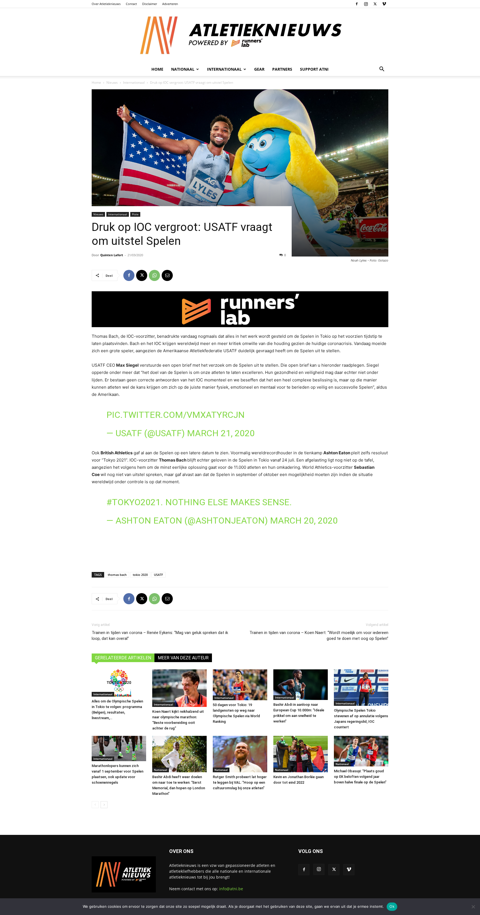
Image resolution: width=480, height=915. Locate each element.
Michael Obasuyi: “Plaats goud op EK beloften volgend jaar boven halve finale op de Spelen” (360, 776)
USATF (158, 575)
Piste (135, 214)
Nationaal (160, 770)
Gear (259, 69)
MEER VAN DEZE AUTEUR (183, 657)
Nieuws (112, 82)
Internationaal (134, 82)
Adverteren (170, 4)
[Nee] (473, 906)
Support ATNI (314, 69)
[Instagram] (366, 4)
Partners (282, 69)
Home (157, 69)
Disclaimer (149, 4)
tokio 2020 (140, 575)
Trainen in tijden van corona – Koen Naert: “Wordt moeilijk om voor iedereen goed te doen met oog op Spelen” (318, 635)
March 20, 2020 (304, 520)
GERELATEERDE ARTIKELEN (123, 657)
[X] (375, 4)
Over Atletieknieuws (106, 4)
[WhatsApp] (154, 275)
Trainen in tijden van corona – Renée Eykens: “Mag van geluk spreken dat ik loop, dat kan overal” (160, 635)
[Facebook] (356, 4)
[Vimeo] (384, 4)
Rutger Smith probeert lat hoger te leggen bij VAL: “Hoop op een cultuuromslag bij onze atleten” (240, 782)
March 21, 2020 (221, 433)
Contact (131, 4)
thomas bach (117, 575)
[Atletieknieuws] (240, 35)
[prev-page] (95, 804)
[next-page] (104, 804)
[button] (381, 69)
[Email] (167, 275)
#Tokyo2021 (133, 502)
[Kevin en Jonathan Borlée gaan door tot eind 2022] (300, 754)
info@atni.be (231, 888)
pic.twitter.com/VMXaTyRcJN (175, 415)
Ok (391, 906)
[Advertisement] (240, 549)
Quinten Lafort (111, 255)
